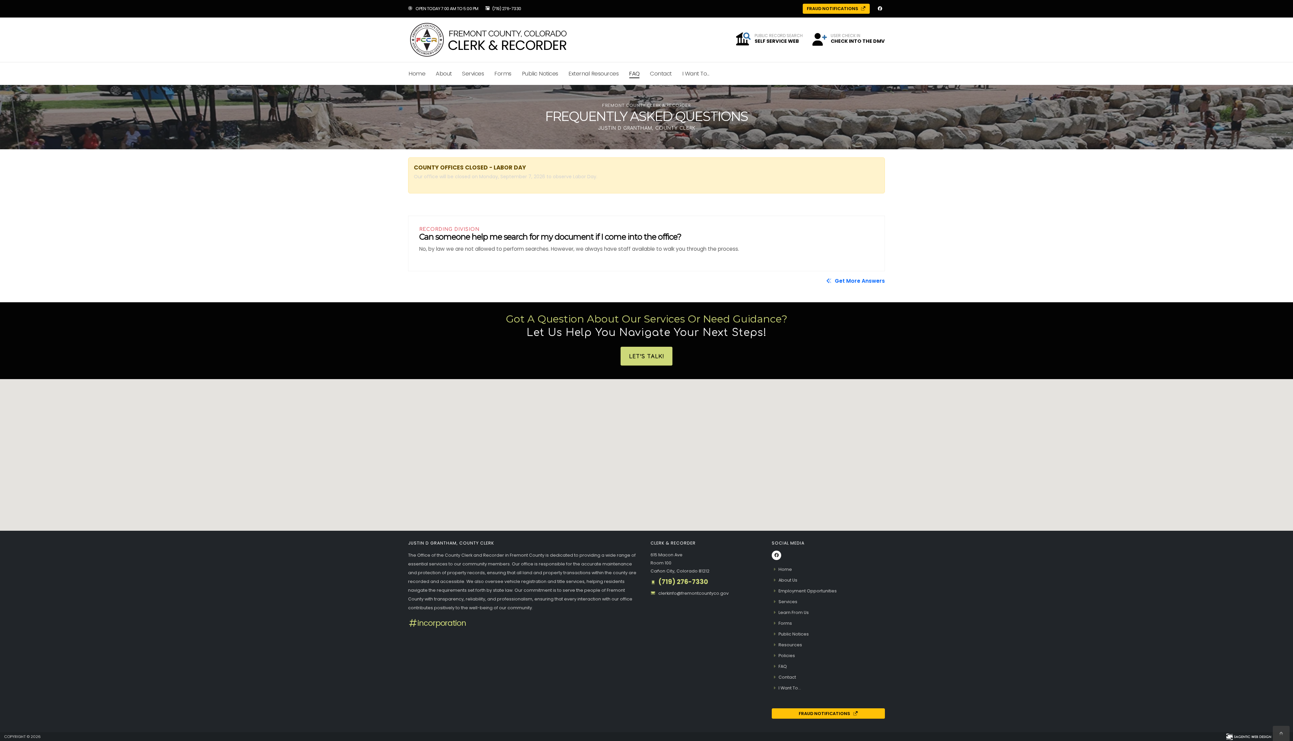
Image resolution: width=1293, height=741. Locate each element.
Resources (790, 645)
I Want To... (695, 73)
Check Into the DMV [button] (858, 41)
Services (473, 73)
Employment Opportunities (807, 591)
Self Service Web (777, 41)
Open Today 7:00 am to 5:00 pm (446, 8)
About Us (787, 580)
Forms (502, 73)
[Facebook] (880, 8)
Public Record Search (779, 35)
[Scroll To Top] (1281, 733)
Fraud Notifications (833, 8)
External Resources (593, 73)
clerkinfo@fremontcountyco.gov (693, 593)
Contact (661, 73)
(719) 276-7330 (506, 8)
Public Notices (540, 73)
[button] (819, 40)
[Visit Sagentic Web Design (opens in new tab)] (1248, 736)
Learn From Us (793, 612)
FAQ (634, 73)
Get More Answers (859, 280)
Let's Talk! (646, 356)
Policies (786, 655)
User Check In (845, 35)
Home (416, 73)
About (444, 73)
